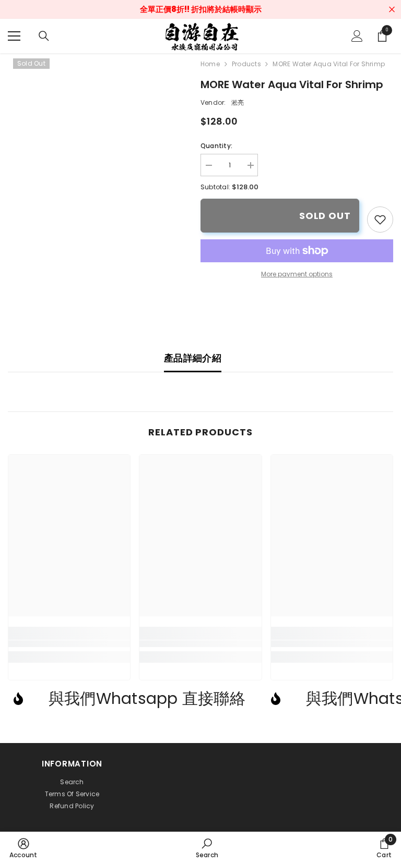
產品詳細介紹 (192, 357)
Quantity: (216, 145)
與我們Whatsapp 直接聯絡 (147, 698)
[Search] (44, 36)
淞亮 (237, 102)
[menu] (14, 36)
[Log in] (357, 36)
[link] (380, 219)
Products (246, 63)
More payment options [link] (297, 274)
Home (210, 63)
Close (392, 10)
